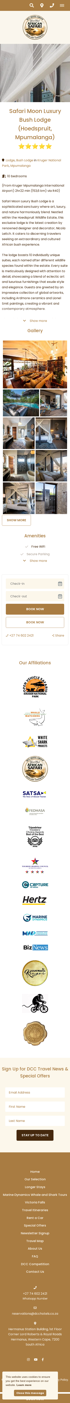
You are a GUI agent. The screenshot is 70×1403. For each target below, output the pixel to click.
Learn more (24, 1384)
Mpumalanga (20, 165)
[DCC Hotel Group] (35, 27)
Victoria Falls (35, 1202)
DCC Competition (35, 1264)
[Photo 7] (51, 466)
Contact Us (35, 1271)
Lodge (10, 160)
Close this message (30, 1393)
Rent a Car (35, 1218)
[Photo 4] (19, 433)
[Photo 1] (35, 365)
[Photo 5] (51, 433)
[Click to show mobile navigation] (63, 5)
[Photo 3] (53, 402)
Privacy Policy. (59, 1380)
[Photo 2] (21, 402)
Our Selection (35, 1179)
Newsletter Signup (35, 1233)
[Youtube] (35, 1359)
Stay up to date (35, 1135)
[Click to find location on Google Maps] (42, 5)
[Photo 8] (19, 498)
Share (59, 635)
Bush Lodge (24, 160)
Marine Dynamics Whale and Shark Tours (35, 1195)
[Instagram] (28, 1359)
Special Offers (35, 1225)
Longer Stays (35, 1187)
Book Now (35, 622)
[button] (32, 5)
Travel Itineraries (35, 1210)
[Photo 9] (51, 498)
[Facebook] (43, 1359)
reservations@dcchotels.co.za (35, 1313)
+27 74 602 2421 (21, 635)
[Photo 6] (19, 466)
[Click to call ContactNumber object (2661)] (52, 5)
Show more (38, 321)
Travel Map (35, 1241)
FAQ (35, 1256)
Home (35, 1171)
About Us (35, 1248)
